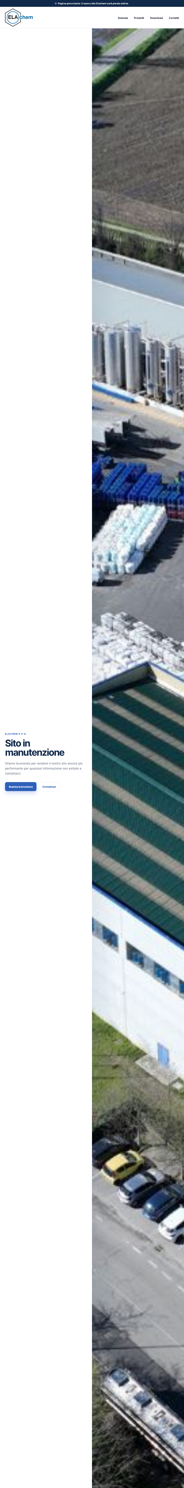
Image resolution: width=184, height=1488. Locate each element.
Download (156, 17)
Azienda (123, 17)
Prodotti (139, 17)
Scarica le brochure (21, 786)
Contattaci (49, 786)
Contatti (174, 17)
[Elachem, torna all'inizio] (19, 17)
